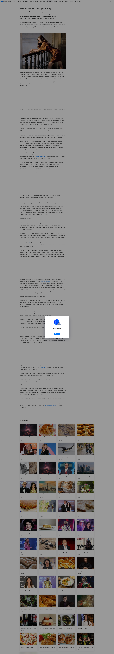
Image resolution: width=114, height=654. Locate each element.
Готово (57, 333)
